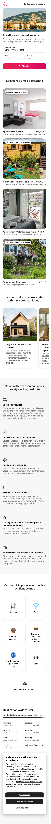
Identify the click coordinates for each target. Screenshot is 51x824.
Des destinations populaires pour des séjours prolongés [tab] (25, 715)
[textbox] (14, 58)
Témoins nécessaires (24, 801)
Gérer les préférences (24, 808)
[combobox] (24, 49)
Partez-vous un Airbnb (34, 4)
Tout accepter (24, 795)
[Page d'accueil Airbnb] (5, 4)
